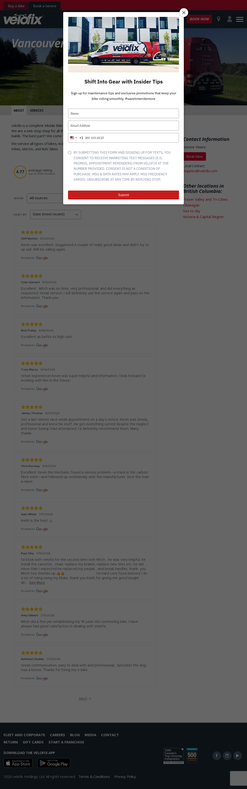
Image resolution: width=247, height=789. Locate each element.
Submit (123, 195)
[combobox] (75, 137)
